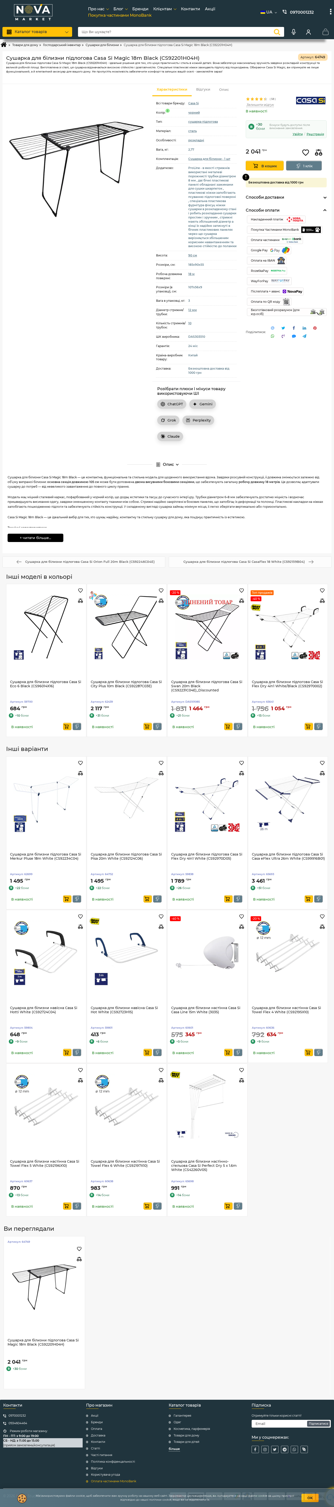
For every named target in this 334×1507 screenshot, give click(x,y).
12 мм (192, 310)
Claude (173, 436)
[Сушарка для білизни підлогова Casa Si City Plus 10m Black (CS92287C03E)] (126, 627)
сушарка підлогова (203, 121)
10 (189, 323)
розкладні (196, 140)
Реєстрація (315, 134)
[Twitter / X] (274, 1449)
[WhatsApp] (294, 1449)
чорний (194, 112)
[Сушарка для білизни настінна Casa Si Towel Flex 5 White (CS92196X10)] (46, 1106)
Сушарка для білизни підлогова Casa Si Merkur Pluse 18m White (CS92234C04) (45, 856)
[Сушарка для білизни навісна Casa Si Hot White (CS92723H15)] (126, 953)
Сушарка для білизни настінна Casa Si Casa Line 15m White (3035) (205, 1010)
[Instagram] (265, 1449)
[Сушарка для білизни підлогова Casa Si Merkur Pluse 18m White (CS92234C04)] (46, 799)
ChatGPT (175, 404)
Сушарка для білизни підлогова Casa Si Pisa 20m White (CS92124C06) (126, 856)
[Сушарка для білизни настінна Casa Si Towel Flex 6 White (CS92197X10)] (126, 1106)
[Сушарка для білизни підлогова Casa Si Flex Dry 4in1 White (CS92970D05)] (207, 799)
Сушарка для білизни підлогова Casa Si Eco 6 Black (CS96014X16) (45, 684)
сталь (192, 131)
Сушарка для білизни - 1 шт (209, 159)
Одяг (177, 1422)
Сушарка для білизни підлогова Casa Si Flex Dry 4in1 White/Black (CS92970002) (287, 684)
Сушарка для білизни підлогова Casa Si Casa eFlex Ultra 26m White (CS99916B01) (288, 856)
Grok (171, 420)
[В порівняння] (318, 153)
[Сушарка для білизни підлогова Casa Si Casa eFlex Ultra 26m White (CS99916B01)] (288, 799)
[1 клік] (77, 726)
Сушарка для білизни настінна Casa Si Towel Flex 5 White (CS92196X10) (44, 1163)
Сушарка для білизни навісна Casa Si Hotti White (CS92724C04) (43, 1010)
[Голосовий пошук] (294, 32)
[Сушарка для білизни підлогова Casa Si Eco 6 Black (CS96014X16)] (46, 627)
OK (310, 1498)
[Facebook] (255, 1449)
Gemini (206, 404)
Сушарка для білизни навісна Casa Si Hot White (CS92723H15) (124, 1010)
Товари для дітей (186, 1442)
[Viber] (304, 1449)
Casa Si (193, 103)
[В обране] (306, 153)
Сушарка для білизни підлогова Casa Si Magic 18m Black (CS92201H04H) (43, 1342)
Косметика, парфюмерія (192, 1429)
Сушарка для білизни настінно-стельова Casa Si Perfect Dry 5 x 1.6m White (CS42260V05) (204, 1165)
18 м (191, 274)
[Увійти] (308, 31)
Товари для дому (186, 1435)
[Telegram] (284, 1449)
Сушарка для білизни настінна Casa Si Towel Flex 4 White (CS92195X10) (286, 1010)
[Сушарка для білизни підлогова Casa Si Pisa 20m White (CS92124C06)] (126, 799)
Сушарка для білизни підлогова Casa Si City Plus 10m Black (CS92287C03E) (126, 684)
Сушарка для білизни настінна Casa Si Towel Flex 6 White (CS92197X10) (125, 1163)
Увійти (298, 134)
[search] (277, 32)
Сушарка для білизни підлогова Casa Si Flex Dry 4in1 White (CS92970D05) (206, 856)
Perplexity (202, 420)
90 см (192, 255)
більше (174, 1449)
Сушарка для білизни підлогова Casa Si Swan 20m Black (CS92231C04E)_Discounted (206, 686)
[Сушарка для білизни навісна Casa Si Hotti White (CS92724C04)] (46, 953)
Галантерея (182, 1415)
